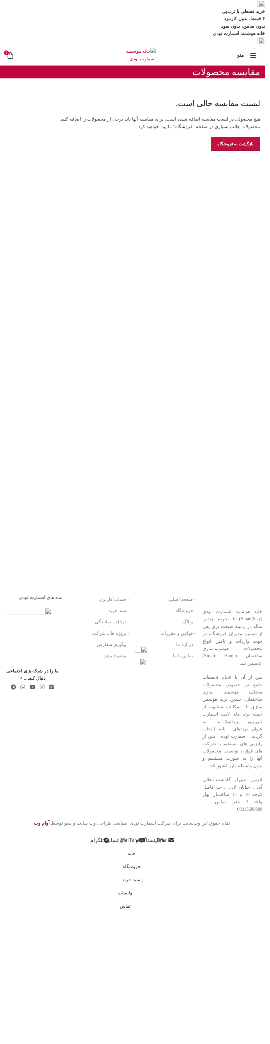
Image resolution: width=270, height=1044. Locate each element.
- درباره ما (186, 644)
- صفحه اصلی (182, 599)
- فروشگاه (186, 610)
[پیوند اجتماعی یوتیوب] (32, 687)
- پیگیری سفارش (113, 644)
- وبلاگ (189, 621)
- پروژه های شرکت (110, 633)
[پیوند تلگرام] (13, 687)
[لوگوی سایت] (133, 54)
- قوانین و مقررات (178, 633)
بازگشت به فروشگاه (235, 143)
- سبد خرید (118, 610)
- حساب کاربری (114, 599)
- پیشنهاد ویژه (116, 655)
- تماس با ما (184, 655)
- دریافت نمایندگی (112, 621)
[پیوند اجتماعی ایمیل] (51, 687)
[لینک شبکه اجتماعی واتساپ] (22, 687)
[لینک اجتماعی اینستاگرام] (42, 687)
